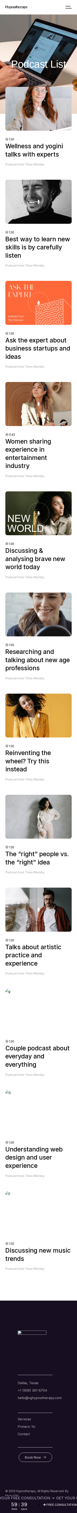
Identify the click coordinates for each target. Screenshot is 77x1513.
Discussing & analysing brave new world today (35, 559)
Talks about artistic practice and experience (33, 955)
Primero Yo (26, 1426)
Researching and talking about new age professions (37, 660)
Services (24, 1419)
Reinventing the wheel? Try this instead (28, 761)
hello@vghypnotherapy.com (40, 1398)
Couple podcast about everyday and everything (37, 1056)
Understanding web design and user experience (34, 1157)
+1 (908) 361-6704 (32, 1390)
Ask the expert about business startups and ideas (37, 348)
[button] (73, 1499)
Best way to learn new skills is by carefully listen (37, 247)
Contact (24, 1434)
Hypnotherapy (26, 1491)
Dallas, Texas (28, 1383)
